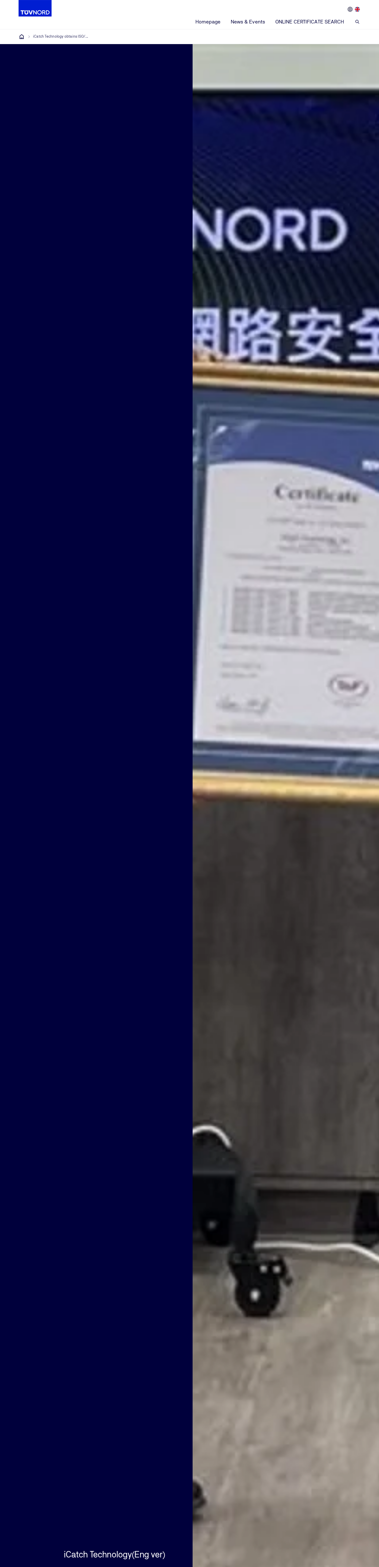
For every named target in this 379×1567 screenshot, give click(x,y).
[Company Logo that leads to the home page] (35, 8)
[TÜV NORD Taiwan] (22, 37)
